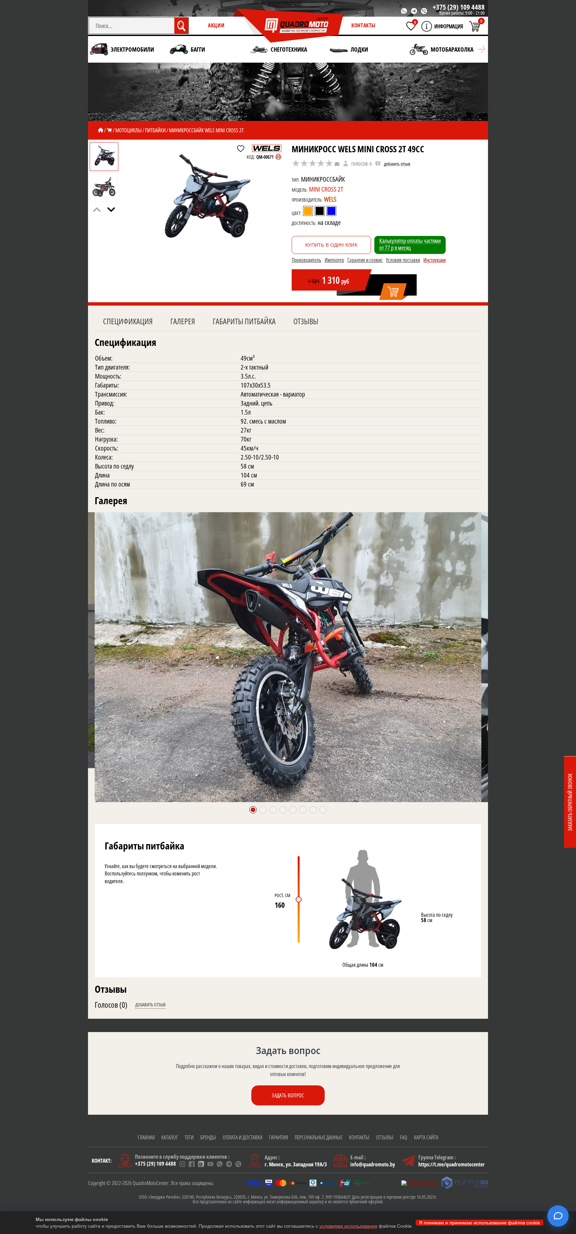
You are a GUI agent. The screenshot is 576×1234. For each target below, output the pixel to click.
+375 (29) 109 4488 (459, 7)
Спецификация (128, 321)
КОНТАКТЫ (363, 25)
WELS (330, 199)
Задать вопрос (288, 1095)
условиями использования (348, 1226)
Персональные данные (318, 1137)
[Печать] (278, 157)
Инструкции (434, 260)
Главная (146, 1137)
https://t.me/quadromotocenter (451, 1164)
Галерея (182, 321)
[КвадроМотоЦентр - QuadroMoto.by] (288, 26)
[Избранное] (411, 26)
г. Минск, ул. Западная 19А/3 (296, 1164)
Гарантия (278, 1137)
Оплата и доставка (242, 1137)
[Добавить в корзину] (393, 292)
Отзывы (305, 321)
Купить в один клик (331, 245)
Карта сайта (426, 1137)
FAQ (403, 1137)
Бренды (208, 1137)
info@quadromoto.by (372, 1164)
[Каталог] (109, 130)
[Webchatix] (558, 1216)
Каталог (169, 1137)
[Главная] (100, 130)
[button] (111, 209)
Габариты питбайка (244, 321)
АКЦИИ (216, 25)
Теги (189, 1137)
